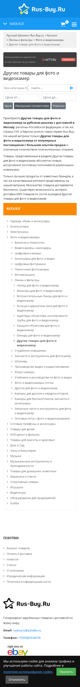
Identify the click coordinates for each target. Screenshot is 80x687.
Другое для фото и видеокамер (36, 388)
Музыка (15, 456)
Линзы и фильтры (27, 280)
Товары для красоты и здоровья (32, 440)
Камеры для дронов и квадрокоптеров (41, 393)
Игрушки (16, 487)
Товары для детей (22, 429)
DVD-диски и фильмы (25, 434)
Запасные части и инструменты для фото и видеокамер (43, 411)
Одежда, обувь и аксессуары (30, 221)
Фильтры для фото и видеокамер (39, 291)
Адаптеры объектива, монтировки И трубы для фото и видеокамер (42, 318)
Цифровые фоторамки (30, 264)
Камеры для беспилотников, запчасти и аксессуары (42, 401)
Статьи (11, 565)
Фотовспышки (25, 275)
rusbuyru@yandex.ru (27, 630)
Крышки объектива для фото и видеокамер (38, 328)
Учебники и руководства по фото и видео (43, 377)
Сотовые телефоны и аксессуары (33, 424)
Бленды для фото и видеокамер (38, 335)
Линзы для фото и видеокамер (38, 285)
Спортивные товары (24, 482)
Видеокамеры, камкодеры (33, 248)
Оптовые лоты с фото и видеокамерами (42, 418)
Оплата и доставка (19, 554)
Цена (8, 106)
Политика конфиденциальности (29, 582)
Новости (12, 559)
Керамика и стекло (23, 476)
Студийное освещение (30, 351)
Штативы (21, 361)
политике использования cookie (27, 672)
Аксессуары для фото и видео (35, 259)
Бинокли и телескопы (29, 242)
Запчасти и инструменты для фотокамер (43, 356)
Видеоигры (18, 493)
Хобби (14, 503)
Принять (66, 672)
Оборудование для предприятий (32, 498)
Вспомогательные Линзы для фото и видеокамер (42, 298)
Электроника (19, 232)
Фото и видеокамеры (25, 237)
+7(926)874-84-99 (29, 638)
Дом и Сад (17, 445)
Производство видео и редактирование (42, 367)
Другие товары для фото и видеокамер (36, 343)
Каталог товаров (18, 548)
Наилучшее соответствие (32, 106)
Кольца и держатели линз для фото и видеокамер (42, 308)
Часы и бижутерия (23, 451)
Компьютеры (19, 226)
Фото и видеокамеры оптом (34, 383)
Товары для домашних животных (33, 471)
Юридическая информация (26, 576)
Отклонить (17, 679)
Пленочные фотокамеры (32, 269)
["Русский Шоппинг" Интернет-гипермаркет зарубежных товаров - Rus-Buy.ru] (41, 6)
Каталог (14, 209)
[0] (63, 24)
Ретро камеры (24, 372)
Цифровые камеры (28, 253)
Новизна (58, 106)
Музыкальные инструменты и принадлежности (31, 463)
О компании (15, 570)
